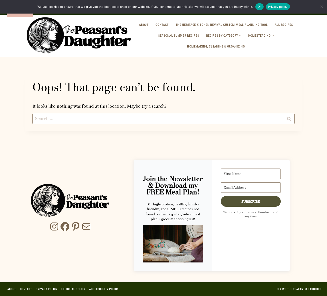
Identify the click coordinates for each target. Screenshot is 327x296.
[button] (173, 244)
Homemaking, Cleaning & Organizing (216, 46)
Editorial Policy (73, 289)
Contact (162, 24)
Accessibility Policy (104, 289)
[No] (321, 6)
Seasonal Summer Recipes (178, 35)
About (144, 24)
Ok (260, 6)
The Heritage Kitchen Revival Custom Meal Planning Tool (222, 24)
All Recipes (284, 24)
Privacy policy (278, 6)
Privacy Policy (46, 289)
